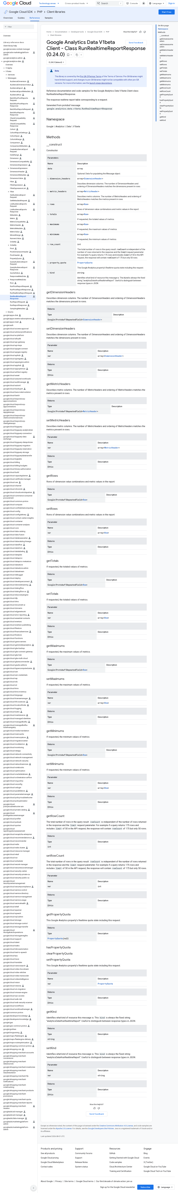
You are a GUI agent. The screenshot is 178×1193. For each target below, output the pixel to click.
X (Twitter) (148, 1162)
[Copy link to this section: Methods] (64, 137)
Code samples (115, 1162)
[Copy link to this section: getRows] (60, 476)
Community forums (83, 1153)
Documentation (61, 32)
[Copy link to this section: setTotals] (61, 594)
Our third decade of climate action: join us (114, 1181)
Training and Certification (120, 1171)
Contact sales (47, 1167)
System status (81, 1167)
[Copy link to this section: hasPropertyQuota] (73, 947)
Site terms (69, 1181)
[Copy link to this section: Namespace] (67, 119)
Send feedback (136, 42)
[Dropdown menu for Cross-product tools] (88, 3)
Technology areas (47, 3)
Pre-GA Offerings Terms (90, 76)
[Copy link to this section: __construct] (64, 144)
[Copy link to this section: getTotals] (61, 561)
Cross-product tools (75, 3)
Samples (49, 18)
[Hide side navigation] (33, 1188)
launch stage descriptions (101, 83)
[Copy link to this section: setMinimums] (66, 764)
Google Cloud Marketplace (52, 1162)
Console (134, 3)
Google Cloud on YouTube (155, 1167)
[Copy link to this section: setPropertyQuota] (73, 960)
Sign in (171, 3)
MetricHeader (91, 191)
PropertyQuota (84, 262)
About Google (47, 1181)
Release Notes (81, 1162)
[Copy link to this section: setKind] (59, 1048)
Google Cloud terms (84, 1181)
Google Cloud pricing (50, 1158)
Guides (21, 18)
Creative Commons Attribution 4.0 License (116, 1126)
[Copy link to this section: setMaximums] (67, 679)
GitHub (112, 1153)
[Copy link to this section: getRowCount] (67, 816)
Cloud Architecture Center (120, 1167)
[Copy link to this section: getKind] (59, 1012)
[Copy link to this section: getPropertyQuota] (73, 914)
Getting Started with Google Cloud (124, 1158)
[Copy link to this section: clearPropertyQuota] (75, 953)
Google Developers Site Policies (101, 1128)
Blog (146, 1153)
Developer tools (77, 32)
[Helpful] (140, 32)
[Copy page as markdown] (76, 54)
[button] (18, 61)
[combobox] (109, 3)
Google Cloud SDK (21, 12)
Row (85, 204)
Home (48, 32)
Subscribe (145, 1187)
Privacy (58, 1181)
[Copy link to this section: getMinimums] (67, 731)
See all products (48, 1153)
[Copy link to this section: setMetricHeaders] (73, 420)
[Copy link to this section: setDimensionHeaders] (78, 329)
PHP (39, 12)
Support (78, 1158)
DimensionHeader (93, 178)
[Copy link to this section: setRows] (60, 509)
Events (147, 1158)
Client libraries (56, 12)
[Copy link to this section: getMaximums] (67, 646)
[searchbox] (18, 27)
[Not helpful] (145, 32)
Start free (166, 12)
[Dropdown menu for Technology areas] (59, 3)
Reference (35, 18)
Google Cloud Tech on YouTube (157, 1171)
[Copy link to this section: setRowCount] (67, 856)
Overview (8, 18)
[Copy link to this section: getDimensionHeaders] (78, 292)
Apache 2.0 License (64, 1128)
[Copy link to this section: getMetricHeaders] (73, 384)
